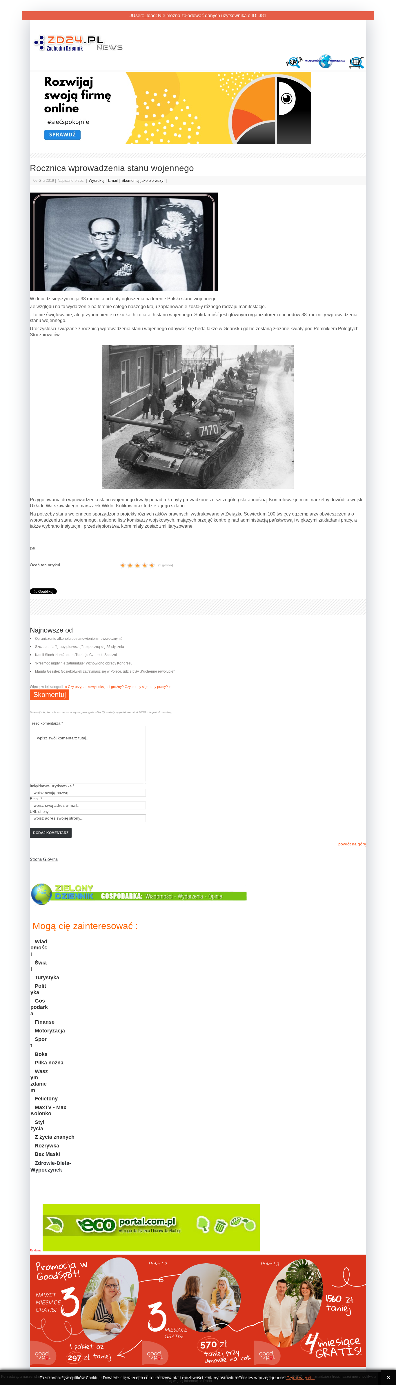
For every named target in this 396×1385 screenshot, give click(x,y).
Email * (36, 799)
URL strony (39, 811)
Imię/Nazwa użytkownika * (52, 786)
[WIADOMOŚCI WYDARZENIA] (325, 67)
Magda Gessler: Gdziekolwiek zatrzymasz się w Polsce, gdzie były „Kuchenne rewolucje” (105, 671)
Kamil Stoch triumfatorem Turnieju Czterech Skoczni (76, 655)
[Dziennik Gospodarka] (139, 903)
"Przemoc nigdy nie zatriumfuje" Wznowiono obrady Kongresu (83, 663)
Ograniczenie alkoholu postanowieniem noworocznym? (79, 639)
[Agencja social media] (170, 143)
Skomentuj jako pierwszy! (143, 180)
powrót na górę (352, 844)
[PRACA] (295, 67)
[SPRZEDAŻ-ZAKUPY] (355, 67)
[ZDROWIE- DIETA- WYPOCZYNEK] (59, 1194)
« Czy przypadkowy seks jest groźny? (94, 687)
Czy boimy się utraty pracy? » (148, 687)
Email (113, 180)
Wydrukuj (97, 180)
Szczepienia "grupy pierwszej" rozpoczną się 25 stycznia (79, 647)
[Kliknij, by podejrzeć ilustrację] (198, 242)
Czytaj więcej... (300, 1377)
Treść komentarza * (46, 723)
